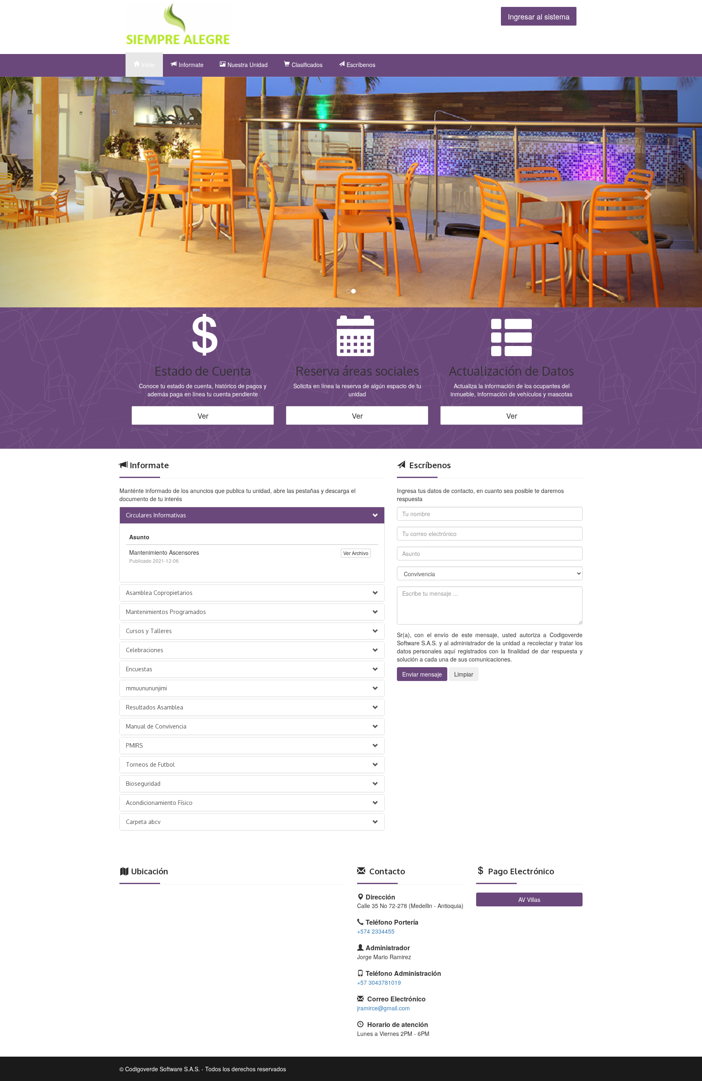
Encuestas (139, 669)
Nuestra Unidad (248, 65)
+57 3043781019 (379, 982)
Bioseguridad (143, 783)
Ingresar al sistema (539, 16)
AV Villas (529, 899)
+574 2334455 (375, 931)
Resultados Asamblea (154, 707)
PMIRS (134, 745)
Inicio (148, 65)
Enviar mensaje (422, 674)
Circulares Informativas (156, 515)
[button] (52, 192)
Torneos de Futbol (150, 764)
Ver (202, 415)
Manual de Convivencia (156, 726)
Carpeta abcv (143, 821)
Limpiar (463, 674)
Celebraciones (144, 649)
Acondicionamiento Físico (159, 802)
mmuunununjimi (146, 688)
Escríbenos (361, 65)
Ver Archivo (355, 552)
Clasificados (307, 65)
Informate (191, 65)
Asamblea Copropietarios (159, 592)
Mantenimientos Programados (166, 611)
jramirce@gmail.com (383, 1008)
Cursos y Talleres (149, 630)
